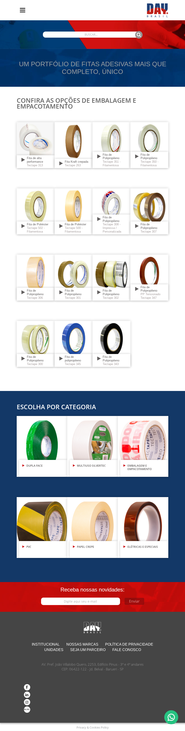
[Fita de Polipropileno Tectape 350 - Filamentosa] (149, 145)
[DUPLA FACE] (42, 446)
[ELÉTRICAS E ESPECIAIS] (143, 527)
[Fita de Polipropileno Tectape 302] (111, 277)
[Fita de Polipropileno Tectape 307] (149, 211)
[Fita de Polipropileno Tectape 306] (36, 277)
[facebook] (27, 687)
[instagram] (27, 702)
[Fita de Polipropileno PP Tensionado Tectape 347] (149, 277)
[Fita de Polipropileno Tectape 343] (111, 343)
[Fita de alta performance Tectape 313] (36, 145)
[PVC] (42, 527)
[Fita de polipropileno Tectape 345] (73, 343)
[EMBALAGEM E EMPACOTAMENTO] (143, 446)
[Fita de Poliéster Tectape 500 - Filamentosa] (73, 211)
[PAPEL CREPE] (92, 527)
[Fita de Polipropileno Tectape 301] (73, 277)
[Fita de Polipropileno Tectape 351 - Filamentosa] (111, 145)
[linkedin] (27, 695)
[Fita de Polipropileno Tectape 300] (36, 343)
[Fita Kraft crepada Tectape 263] (73, 145)
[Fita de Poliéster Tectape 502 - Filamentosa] (36, 211)
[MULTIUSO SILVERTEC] (92, 446)
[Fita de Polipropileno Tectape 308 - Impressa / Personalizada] (111, 211)
